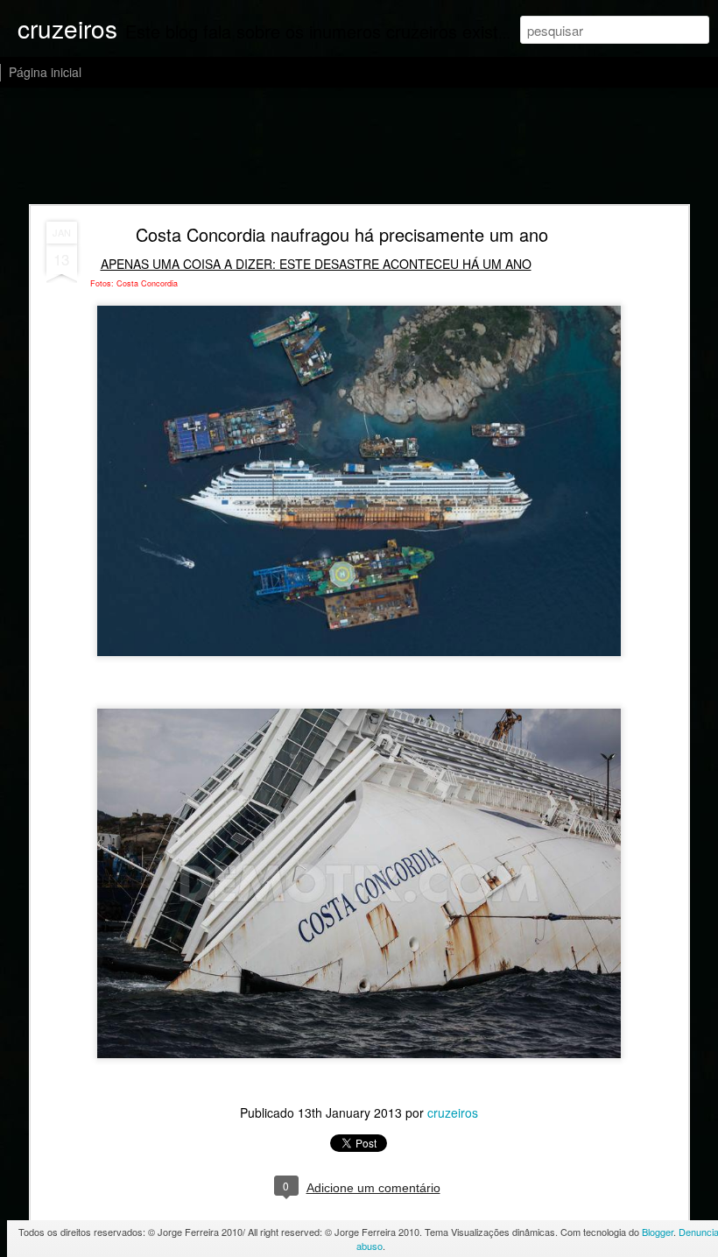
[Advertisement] (359, 147)
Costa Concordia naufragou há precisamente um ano (342, 234)
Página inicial (45, 72)
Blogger (657, 1232)
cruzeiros (452, 1112)
